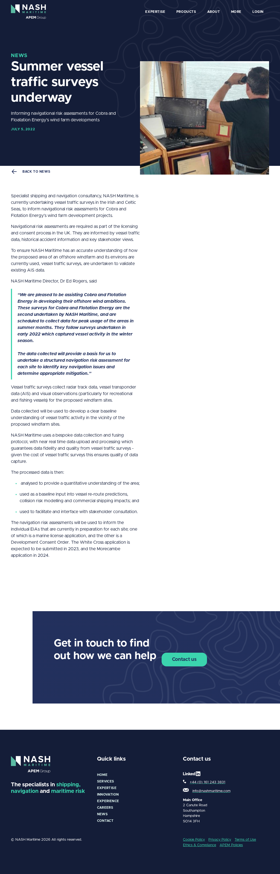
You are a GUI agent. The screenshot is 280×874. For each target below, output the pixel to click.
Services (105, 781)
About (213, 11)
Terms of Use (245, 839)
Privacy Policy (219, 839)
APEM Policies (231, 845)
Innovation (108, 794)
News (102, 814)
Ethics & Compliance (199, 845)
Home (102, 774)
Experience (108, 801)
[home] (28, 11)
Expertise (106, 788)
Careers (105, 807)
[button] (155, 12)
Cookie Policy (194, 839)
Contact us (184, 659)
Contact (105, 820)
